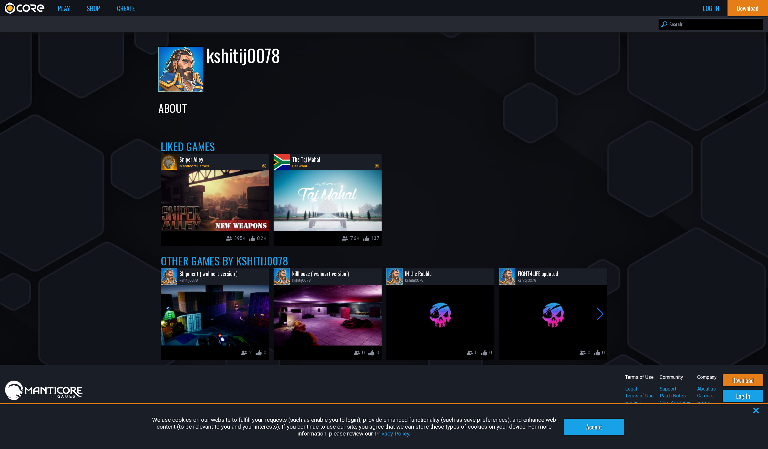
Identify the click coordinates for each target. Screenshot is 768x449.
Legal (631, 389)
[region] (384, 427)
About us (706, 389)
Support (668, 389)
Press (703, 403)
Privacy (633, 403)
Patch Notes (673, 396)
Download (743, 380)
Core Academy (675, 403)
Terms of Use (639, 396)
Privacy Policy (392, 433)
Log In (743, 395)
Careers (705, 396)
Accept (594, 426)
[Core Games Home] (25, 8)
